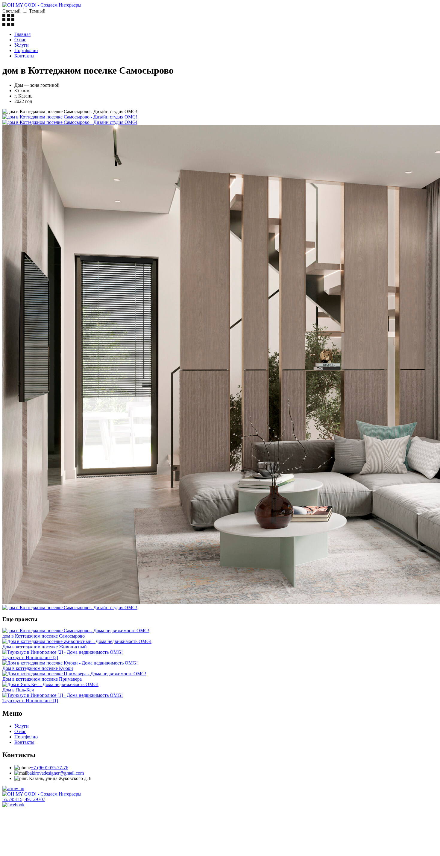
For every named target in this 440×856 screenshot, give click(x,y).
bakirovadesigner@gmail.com (55, 773)
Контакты (24, 55)
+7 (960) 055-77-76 (49, 767)
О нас (20, 39)
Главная (22, 34)
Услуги (21, 45)
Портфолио (26, 50)
